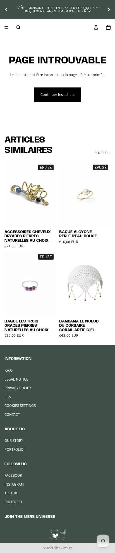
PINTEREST (13, 501)
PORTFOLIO (13, 449)
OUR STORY (13, 440)
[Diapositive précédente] (6, 9)
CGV (7, 396)
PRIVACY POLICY (17, 387)
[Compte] (96, 27)
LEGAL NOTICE (16, 379)
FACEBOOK (13, 475)
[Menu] (6, 27)
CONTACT (12, 414)
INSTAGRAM (14, 484)
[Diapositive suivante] (109, 9)
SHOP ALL (102, 152)
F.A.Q (8, 370)
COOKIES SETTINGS (20, 405)
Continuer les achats (57, 94)
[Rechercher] (18, 27)
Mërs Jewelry (63, 547)
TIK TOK (10, 492)
